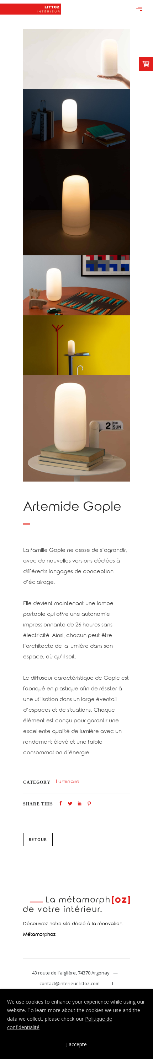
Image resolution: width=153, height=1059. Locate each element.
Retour (38, 839)
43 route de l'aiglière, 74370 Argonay (71, 973)
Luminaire (67, 782)
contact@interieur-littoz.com (69, 983)
